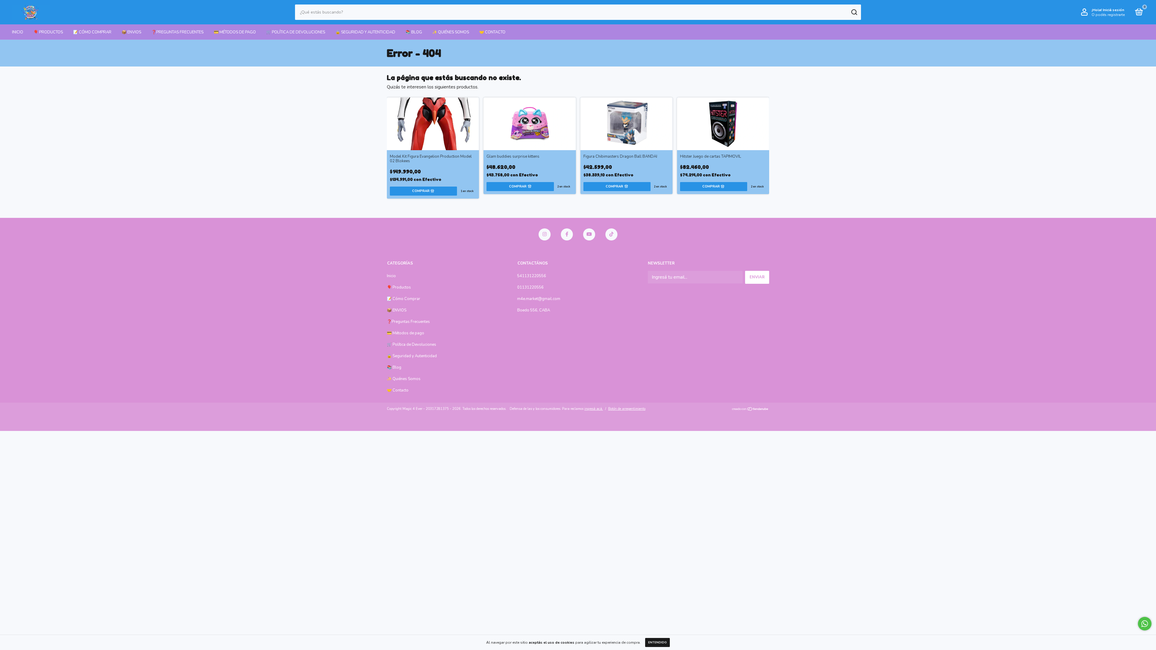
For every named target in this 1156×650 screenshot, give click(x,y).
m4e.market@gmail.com (538, 299)
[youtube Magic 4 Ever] (589, 234)
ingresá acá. (593, 409)
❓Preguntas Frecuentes (177, 32)
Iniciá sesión (1113, 10)
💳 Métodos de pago (235, 32)
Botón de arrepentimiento (626, 409)
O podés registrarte (1108, 14)
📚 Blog (414, 32)
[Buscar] (854, 12)
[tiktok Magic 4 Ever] (611, 234)
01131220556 (530, 287)
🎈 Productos (48, 32)
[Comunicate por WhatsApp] (1144, 623)
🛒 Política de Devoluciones (295, 32)
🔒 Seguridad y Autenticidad (365, 32)
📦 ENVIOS (131, 32)
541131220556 (531, 276)
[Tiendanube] (750, 410)
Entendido (657, 642)
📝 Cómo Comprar (92, 32)
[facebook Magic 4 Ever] (567, 234)
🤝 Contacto (492, 32)
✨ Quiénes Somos (450, 32)
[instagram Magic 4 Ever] (545, 234)
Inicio (17, 32)
